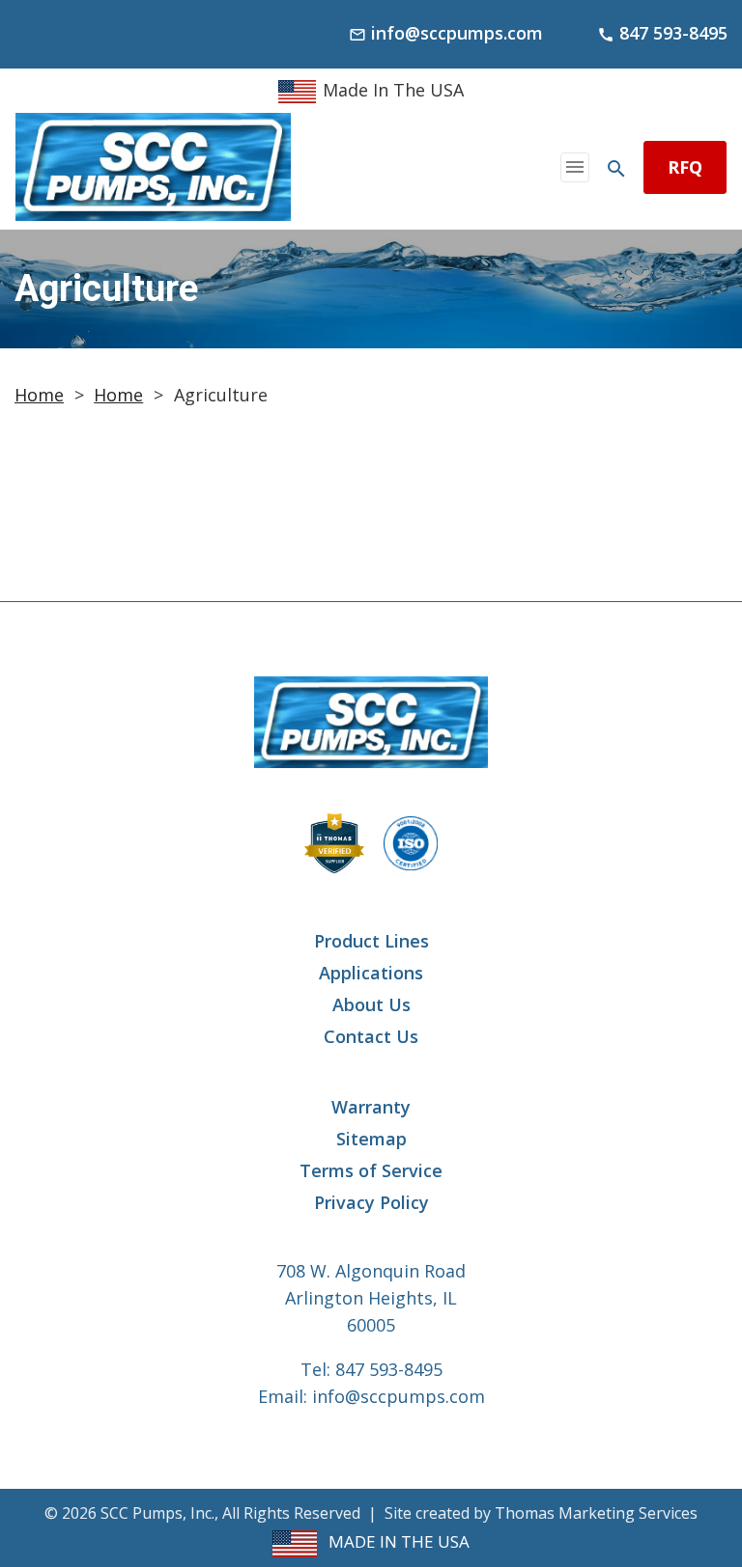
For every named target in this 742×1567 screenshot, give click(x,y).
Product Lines (371, 940)
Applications (371, 972)
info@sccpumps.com (398, 1396)
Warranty (371, 1106)
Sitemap (371, 1138)
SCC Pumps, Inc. (157, 1513)
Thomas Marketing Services (596, 1513)
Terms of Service (371, 1170)
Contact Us (371, 1036)
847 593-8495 (388, 1369)
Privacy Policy (371, 1202)
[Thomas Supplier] (334, 843)
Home (39, 394)
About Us (371, 1004)
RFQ (685, 167)
